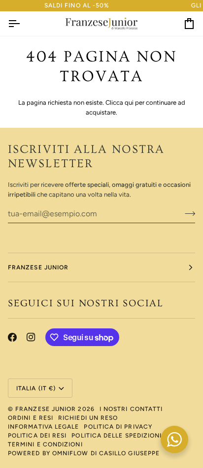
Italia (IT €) (36, 388)
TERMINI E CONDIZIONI (45, 444)
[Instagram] (31, 337)
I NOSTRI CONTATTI (131, 409)
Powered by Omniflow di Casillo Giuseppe (84, 453)
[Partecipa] (187, 214)
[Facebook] (12, 337)
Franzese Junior (45, 409)
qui (129, 102)
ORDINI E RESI (30, 417)
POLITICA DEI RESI (37, 435)
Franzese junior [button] (38, 267)
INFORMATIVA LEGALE (43, 426)
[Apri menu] (22, 23)
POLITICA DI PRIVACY (118, 426)
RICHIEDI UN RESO (88, 417)
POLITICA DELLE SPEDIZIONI (116, 435)
